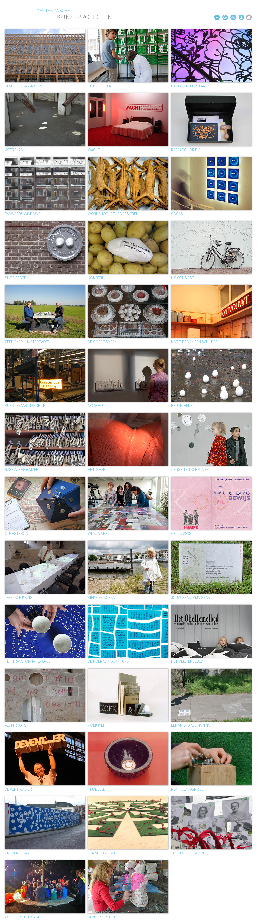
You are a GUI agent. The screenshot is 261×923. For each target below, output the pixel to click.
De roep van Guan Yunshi (110, 661)
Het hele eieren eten (106, 85)
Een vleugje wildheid (107, 853)
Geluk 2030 (181, 533)
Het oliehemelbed (187, 661)
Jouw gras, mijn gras (190, 597)
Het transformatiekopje (27, 661)
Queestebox (16, 533)
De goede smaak (102, 341)
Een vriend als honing (191, 725)
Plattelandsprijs (187, 789)
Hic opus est (182, 277)
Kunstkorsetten (104, 916)
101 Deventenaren (187, 853)
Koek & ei (96, 725)
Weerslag (14, 149)
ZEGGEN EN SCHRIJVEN (190, 469)
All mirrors (16, 725)
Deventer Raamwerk (23, 85)
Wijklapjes (98, 533)
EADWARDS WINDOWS (23, 213)
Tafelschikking (18, 597)
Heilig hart (98, 469)
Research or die (185, 149)
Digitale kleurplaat (189, 85)
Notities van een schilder (194, 341)
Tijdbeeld (97, 789)
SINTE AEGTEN (17, 277)
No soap (95, 405)
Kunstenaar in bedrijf (25, 405)
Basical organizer (21, 469)
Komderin (96, 277)
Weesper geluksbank (24, 916)
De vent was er (18, 789)
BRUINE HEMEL (182, 405)
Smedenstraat (18, 853)
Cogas (177, 213)
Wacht (94, 149)
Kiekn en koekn (101, 597)
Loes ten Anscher (53, 10)
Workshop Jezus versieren (113, 213)
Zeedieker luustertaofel (28, 341)
